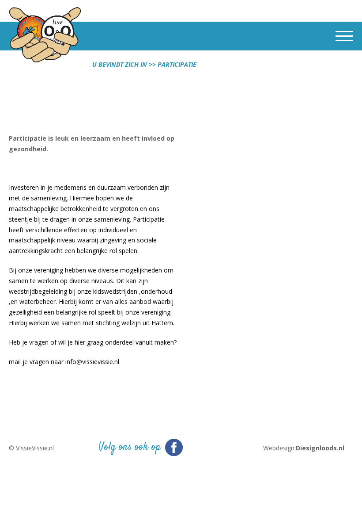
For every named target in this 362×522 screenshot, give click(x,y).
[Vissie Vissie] (45, 36)
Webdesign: (302, 448)
